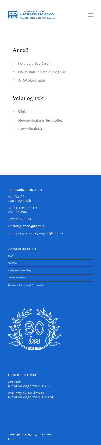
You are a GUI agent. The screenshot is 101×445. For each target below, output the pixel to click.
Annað (20, 49)
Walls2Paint (12, 263)
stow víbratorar (30, 129)
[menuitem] (90, 15)
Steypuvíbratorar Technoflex (40, 120)
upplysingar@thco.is (46, 233)
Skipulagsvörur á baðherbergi (19, 270)
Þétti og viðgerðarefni (35, 63)
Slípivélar (25, 112)
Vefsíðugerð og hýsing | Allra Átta (29, 434)
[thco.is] (31, 14)
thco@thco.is (34, 225)
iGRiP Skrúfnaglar (32, 80)
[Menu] (90, 15)
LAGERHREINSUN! (16, 277)
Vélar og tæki (29, 98)
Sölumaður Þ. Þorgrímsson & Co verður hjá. (25, 285)
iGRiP (10, 255)
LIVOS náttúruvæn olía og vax (42, 72)
